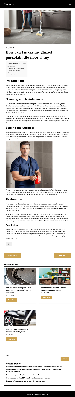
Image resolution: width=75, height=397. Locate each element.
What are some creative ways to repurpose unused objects (53, 288)
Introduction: (11, 66)
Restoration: (11, 73)
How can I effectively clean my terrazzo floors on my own (25, 381)
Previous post (12, 255)
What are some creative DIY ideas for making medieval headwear (28, 378)
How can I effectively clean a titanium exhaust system (17, 330)
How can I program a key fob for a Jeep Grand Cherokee (25, 375)
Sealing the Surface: (14, 71)
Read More (11, 300)
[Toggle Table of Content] (23, 63)
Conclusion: (14, 75)
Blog (9, 244)
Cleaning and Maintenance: (16, 68)
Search (8, 355)
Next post (62, 255)
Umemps (9, 4)
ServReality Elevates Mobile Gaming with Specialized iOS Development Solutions (34, 366)
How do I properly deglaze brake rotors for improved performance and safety (18, 290)
